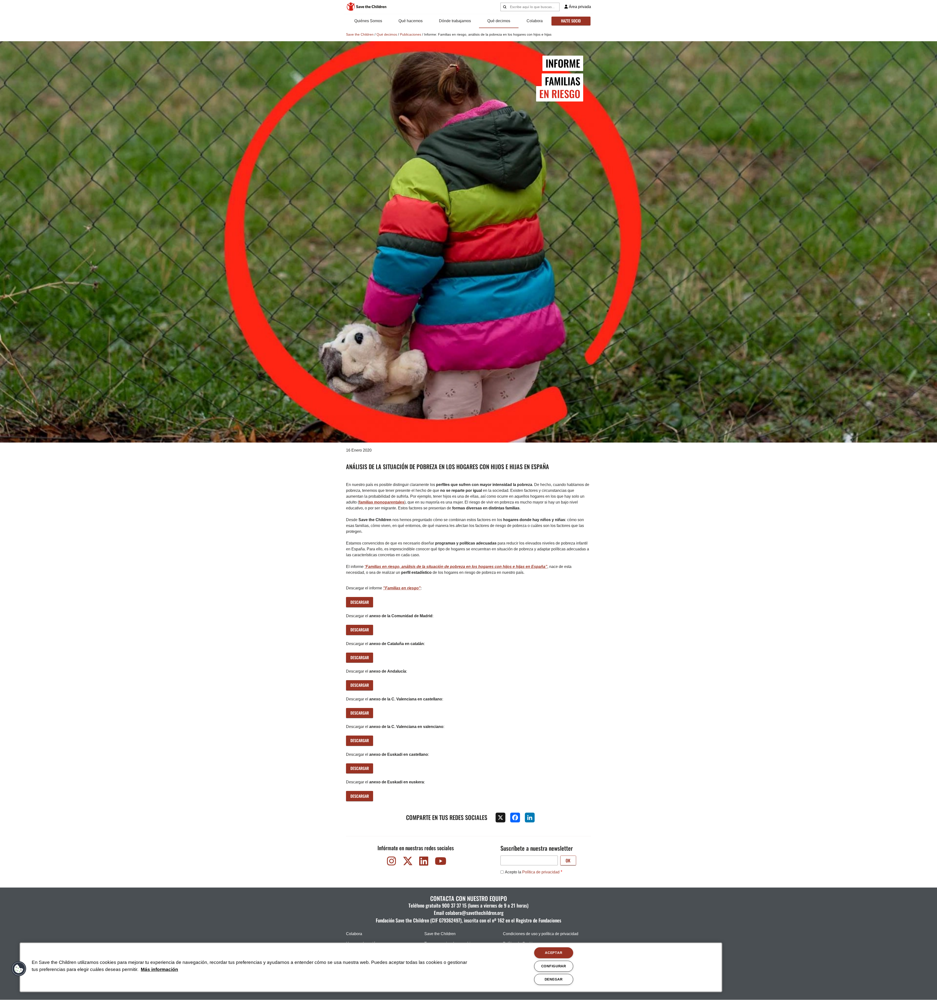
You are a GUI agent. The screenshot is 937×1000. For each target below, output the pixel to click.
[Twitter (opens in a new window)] (408, 862)
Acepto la (532, 872)
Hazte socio (571, 21)
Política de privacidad (541, 872)
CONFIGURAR (553, 966)
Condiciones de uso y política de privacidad (540, 934)
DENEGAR (554, 979)
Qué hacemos (410, 21)
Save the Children (360, 34)
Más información (159, 969)
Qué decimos (498, 21)
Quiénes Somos (368, 21)
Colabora (535, 21)
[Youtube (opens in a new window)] (440, 862)
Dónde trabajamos (455, 21)
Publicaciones (410, 34)
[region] (371, 967)
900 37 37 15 (454, 905)
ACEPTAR (553, 953)
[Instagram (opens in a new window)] (391, 862)
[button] (19, 969)
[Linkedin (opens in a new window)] (424, 862)
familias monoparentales (381, 502)
